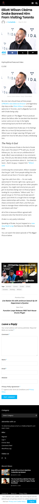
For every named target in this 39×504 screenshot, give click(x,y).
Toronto (5, 289)
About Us (13, 493)
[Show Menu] (33, 3)
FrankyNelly (11, 22)
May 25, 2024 (22, 22)
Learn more (5, 428)
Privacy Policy (23, 493)
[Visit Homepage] (4, 3)
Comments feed (7, 445)
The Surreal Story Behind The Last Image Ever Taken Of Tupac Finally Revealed (23, 481)
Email (4, 369)
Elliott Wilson (18, 106)
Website (4, 378)
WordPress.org (6, 448)
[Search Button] (37, 3)
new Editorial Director (14, 104)
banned (8, 286)
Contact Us (5, 493)
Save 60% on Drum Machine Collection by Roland (21, 471)
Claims (15, 286)
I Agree (31, 501)
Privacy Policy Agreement (11, 387)
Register (4, 437)
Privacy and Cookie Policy (17, 501)
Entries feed (6, 443)
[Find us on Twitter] (5, 458)
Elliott (28, 286)
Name (4, 360)
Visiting (12, 289)
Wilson (19, 289)
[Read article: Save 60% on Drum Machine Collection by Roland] (6, 472)
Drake (22, 286)
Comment (6, 334)
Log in (4, 440)
